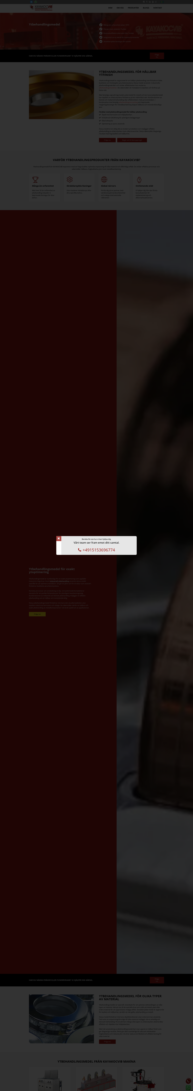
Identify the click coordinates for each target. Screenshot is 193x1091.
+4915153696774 (99, 550)
